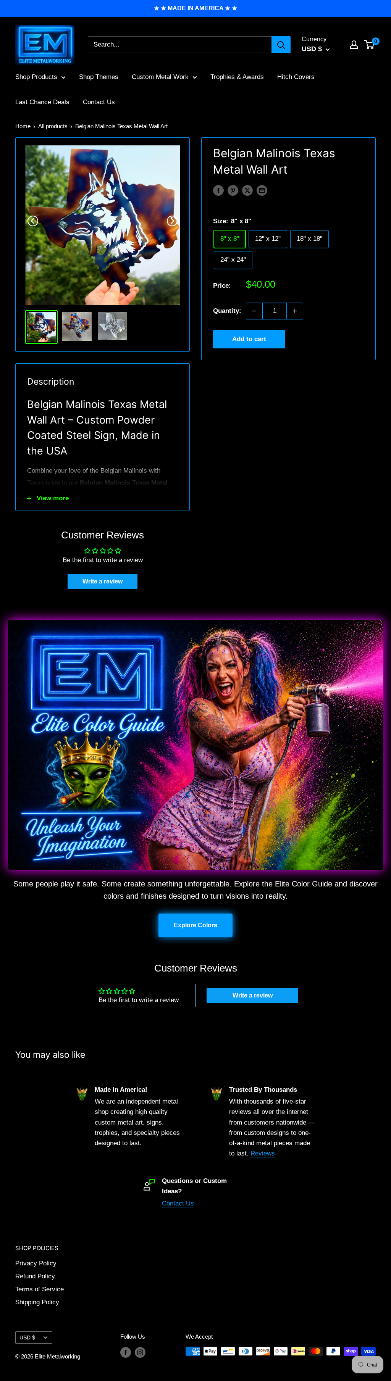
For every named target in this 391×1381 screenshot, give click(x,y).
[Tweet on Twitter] (247, 190)
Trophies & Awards (237, 77)
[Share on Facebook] (218, 190)
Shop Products (36, 77)
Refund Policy (35, 1276)
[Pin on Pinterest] (233, 190)
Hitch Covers (296, 77)
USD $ (27, 1337)
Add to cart (249, 339)
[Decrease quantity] (254, 311)
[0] (369, 44)
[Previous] (32, 221)
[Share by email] (262, 190)
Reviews (262, 1153)
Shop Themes (98, 77)
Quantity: (227, 310)
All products (53, 126)
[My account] (354, 44)
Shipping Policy (37, 1302)
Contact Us (99, 102)
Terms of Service (39, 1289)
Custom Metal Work (160, 77)
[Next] (172, 221)
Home (23, 126)
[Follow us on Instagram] (140, 1352)
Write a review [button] (102, 581)
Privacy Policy (36, 1263)
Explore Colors (195, 925)
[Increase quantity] (295, 311)
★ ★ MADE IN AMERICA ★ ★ (195, 8)
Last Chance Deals (42, 102)
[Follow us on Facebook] (125, 1352)
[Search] (281, 44)
